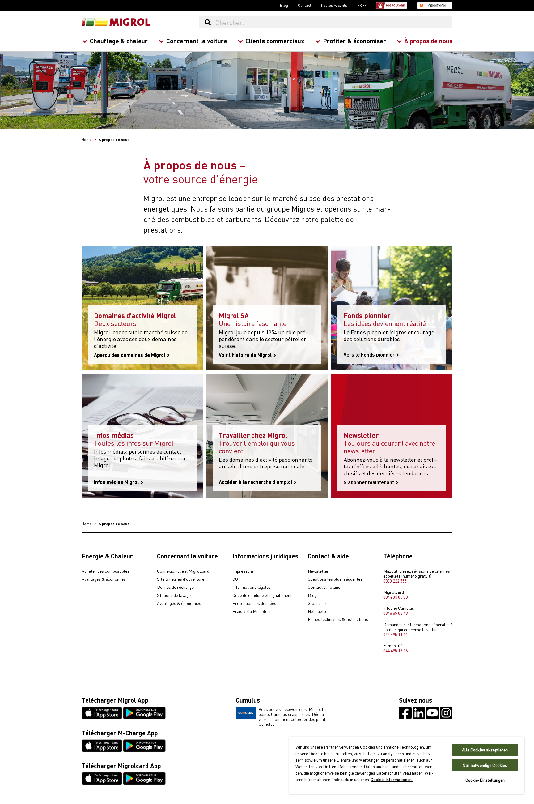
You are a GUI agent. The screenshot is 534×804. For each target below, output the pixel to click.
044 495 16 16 (395, 650)
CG (235, 579)
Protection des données (254, 603)
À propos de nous (428, 40)
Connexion (437, 6)
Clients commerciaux (274, 40)
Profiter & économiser (354, 40)
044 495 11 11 (395, 634)
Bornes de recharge (175, 587)
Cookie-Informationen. (392, 779)
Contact (304, 5)
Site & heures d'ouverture (180, 579)
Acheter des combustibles (105, 571)
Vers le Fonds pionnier (370, 354)
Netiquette (317, 611)
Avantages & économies (104, 579)
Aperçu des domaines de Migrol (130, 355)
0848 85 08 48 (395, 613)
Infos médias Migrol (117, 482)
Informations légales (251, 587)
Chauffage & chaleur (119, 40)
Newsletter (318, 571)
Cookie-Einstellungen (485, 780)
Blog (284, 5)
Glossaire (317, 603)
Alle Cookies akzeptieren (485, 750)
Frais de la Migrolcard (252, 611)
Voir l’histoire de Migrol (246, 355)
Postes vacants (334, 5)
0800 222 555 (395, 581)
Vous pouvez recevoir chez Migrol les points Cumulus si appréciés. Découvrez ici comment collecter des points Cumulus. (293, 716)
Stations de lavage (174, 595)
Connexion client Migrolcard (183, 571)
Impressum (242, 571)
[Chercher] (207, 22)
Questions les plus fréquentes (335, 579)
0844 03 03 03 (395, 597)
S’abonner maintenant (369, 482)
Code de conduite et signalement (262, 595)
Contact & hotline (324, 587)
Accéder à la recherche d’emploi (256, 482)
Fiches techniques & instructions (338, 619)
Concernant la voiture (196, 40)
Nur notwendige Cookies (485, 765)
